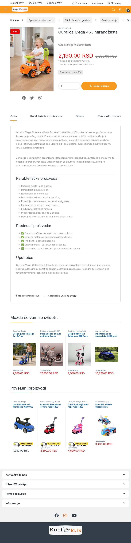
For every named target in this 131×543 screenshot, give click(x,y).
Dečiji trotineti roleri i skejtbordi (77, 332)
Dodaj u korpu (101, 86)
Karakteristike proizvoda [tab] (46, 116)
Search (113, 9)
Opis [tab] (13, 116)
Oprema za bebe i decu (41, 20)
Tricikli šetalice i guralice (77, 20)
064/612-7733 (35, 3)
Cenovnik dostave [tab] (109, 116)
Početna (14, 20)
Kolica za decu (46, 331)
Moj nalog (116, 3)
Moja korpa (97, 3)
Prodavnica (81, 3)
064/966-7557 (54, 3)
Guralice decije (109, 20)
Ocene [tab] (80, 116)
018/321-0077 (17, 3)
